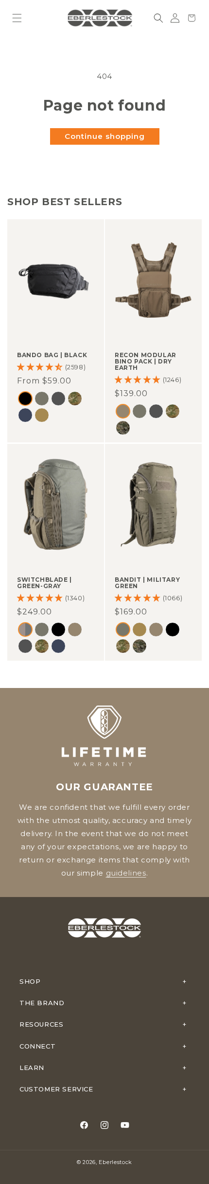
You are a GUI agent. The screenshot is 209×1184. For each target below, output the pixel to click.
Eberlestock (115, 1162)
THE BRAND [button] (41, 1003)
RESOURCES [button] (41, 1024)
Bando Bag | (52, 355)
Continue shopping (105, 136)
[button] (17, 18)
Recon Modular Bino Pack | (145, 361)
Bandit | (147, 582)
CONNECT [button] (37, 1046)
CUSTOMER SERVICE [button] (56, 1089)
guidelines (126, 873)
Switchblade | (44, 582)
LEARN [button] (31, 1067)
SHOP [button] (29, 981)
